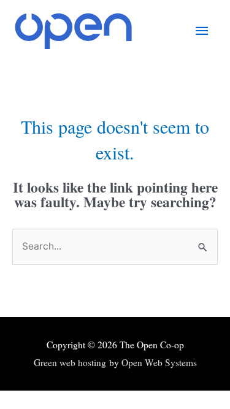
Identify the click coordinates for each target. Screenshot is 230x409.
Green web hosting (70, 362)
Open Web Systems (159, 362)
